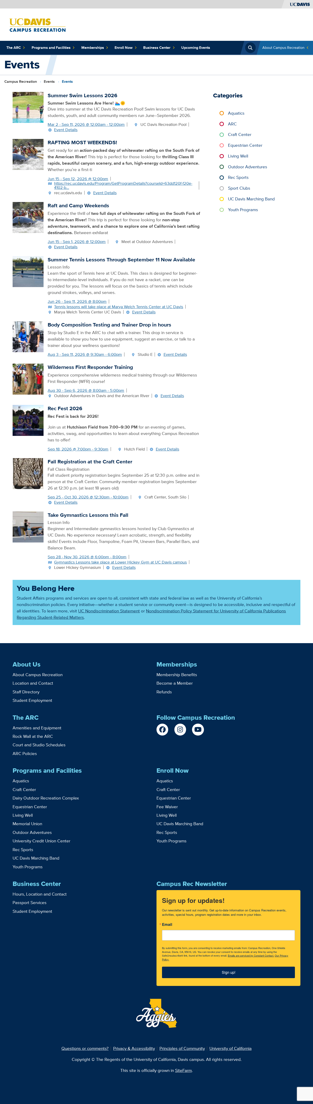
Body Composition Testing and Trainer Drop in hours (109, 325)
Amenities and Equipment (37, 728)
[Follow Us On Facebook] (162, 729)
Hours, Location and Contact (40, 894)
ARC (232, 124)
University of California (230, 1048)
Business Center (156, 47)
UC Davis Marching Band (251, 199)
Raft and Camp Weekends (78, 205)
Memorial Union (27, 824)
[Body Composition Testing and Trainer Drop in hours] (28, 336)
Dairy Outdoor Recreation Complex (46, 798)
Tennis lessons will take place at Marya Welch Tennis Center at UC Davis (118, 307)
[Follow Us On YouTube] (198, 729)
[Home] (37, 24)
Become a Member (174, 683)
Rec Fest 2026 (65, 408)
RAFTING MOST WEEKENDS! (82, 142)
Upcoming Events (195, 47)
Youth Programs (243, 210)
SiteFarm (183, 1070)
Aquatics (236, 113)
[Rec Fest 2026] (28, 420)
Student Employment (32, 700)
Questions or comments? (85, 1048)
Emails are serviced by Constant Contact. (251, 955)
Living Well (238, 156)
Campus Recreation (20, 81)
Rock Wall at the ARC (33, 736)
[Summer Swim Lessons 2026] (28, 107)
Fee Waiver (167, 807)
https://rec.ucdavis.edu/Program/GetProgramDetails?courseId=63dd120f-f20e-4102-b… (123, 185)
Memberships (92, 47)
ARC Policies (25, 753)
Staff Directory (26, 692)
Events (49, 81)
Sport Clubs (239, 188)
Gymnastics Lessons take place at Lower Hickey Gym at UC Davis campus (120, 562)
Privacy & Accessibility (134, 1048)
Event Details (65, 130)
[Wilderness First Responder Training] (28, 379)
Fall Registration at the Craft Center (90, 461)
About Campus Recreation (283, 47)
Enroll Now (123, 47)
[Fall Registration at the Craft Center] (28, 473)
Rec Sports (238, 177)
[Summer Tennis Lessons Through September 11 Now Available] (28, 271)
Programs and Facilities (51, 47)
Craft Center (239, 134)
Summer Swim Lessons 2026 (82, 95)
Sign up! (228, 972)
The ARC (13, 47)
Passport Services (30, 902)
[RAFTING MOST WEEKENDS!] (28, 154)
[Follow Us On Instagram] (180, 729)
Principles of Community (182, 1048)
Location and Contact (33, 683)
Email (167, 924)
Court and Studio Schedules (39, 745)
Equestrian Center (245, 145)
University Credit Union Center (41, 841)
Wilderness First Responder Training (90, 367)
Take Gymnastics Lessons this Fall (88, 515)
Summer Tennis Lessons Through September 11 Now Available (121, 259)
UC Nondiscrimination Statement (109, 611)
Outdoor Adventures (247, 167)
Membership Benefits (176, 675)
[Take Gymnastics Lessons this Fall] (28, 526)
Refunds (164, 692)
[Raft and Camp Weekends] (28, 217)
